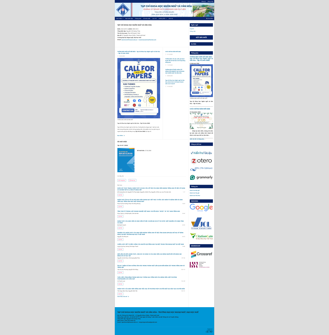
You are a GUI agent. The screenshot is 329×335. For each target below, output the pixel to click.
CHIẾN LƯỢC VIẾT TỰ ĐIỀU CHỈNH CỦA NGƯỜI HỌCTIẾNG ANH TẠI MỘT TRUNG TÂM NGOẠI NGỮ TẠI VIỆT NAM (150, 244)
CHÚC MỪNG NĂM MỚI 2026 (173, 51)
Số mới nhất (146, 18)
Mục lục (133, 180)
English (192, 29)
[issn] (199, 267)
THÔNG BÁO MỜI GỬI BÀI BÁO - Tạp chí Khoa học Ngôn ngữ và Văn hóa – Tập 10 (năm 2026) (201, 58)
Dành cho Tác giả (194, 193)
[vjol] (201, 229)
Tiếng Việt (193, 31)
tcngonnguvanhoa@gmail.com (147, 39)
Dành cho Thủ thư (195, 195)
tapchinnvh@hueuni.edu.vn (129, 39)
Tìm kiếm (210, 18)
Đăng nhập (210, 1)
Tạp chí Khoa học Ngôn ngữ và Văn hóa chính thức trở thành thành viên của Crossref (175, 81)
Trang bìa (122, 180)
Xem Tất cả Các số (122, 296)
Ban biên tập (129, 18)
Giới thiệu (119, 18)
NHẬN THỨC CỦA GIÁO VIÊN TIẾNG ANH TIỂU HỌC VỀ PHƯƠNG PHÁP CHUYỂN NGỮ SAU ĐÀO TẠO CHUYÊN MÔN (151, 289)
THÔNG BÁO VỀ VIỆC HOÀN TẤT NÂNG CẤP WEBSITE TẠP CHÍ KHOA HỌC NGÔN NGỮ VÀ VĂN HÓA (174, 71)
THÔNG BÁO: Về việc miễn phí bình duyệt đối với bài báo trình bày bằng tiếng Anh (175, 60)
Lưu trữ (154, 18)
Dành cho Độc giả (195, 190)
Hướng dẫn (162, 18)
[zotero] (201, 164)
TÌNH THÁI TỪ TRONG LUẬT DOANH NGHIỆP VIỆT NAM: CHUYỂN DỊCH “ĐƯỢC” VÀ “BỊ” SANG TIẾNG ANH (148, 211)
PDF (121, 195)
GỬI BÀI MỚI (201, 37)
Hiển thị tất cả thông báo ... (197, 139)
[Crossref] (201, 259)
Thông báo (138, 18)
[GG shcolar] (201, 211)
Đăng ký (204, 1)
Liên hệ (171, 18)
